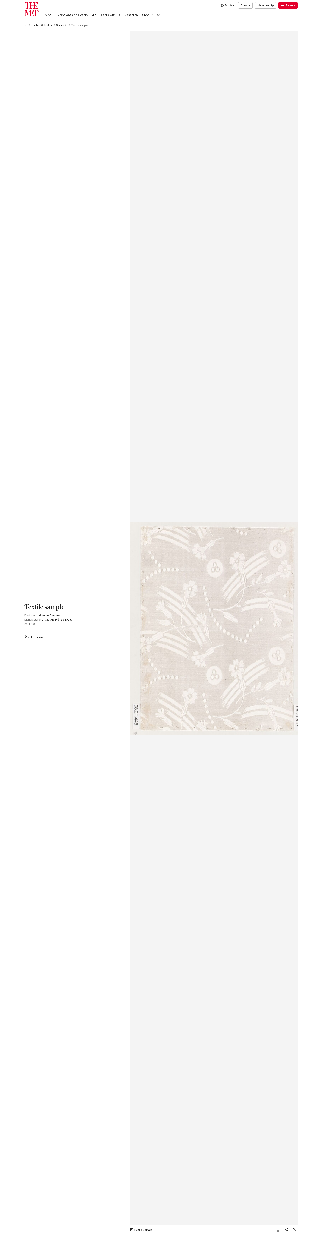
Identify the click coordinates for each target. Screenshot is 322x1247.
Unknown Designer (49, 615)
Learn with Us (110, 15)
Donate (245, 5)
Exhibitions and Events (72, 15)
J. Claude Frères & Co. (57, 619)
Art (94, 15)
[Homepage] (31, 9)
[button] (214, 628)
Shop (146, 15)
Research (131, 15)
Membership (265, 5)
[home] (25, 25)
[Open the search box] (158, 15)
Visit (48, 15)
